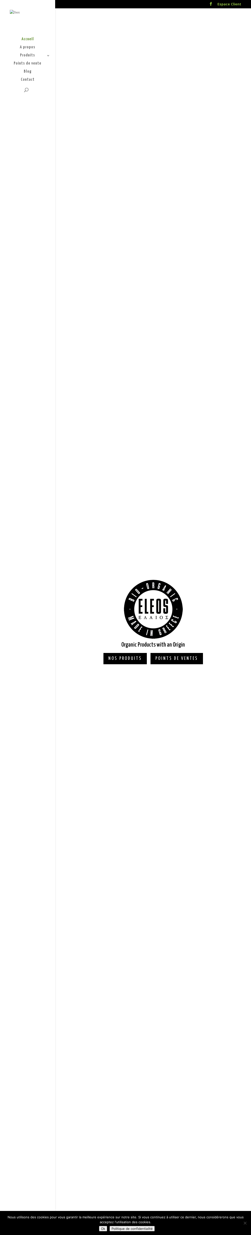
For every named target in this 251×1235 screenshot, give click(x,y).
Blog (28, 72)
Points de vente (27, 64)
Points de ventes (176, 658)
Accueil (28, 39)
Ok (103, 1229)
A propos (27, 47)
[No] (244, 1223)
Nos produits (125, 658)
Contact (28, 80)
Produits (27, 55)
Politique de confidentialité (132, 1229)
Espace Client (229, 4)
